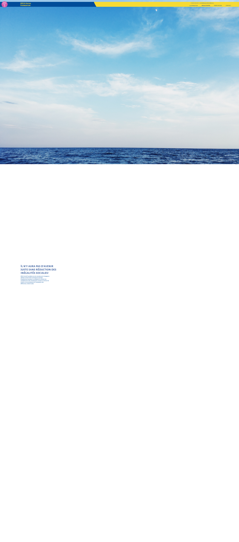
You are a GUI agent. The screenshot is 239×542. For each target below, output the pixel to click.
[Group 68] (4, 4)
